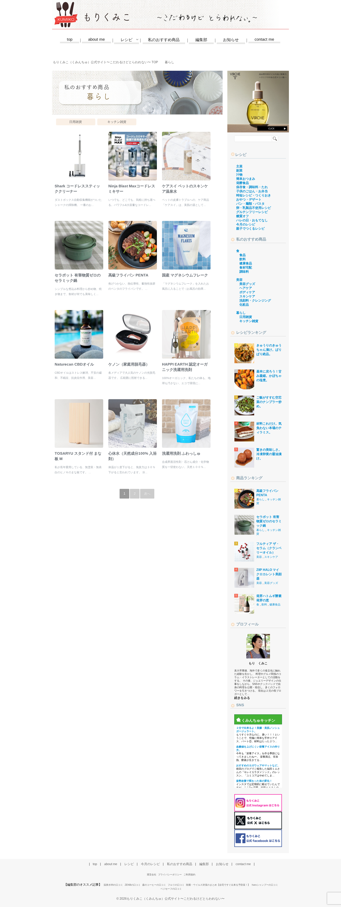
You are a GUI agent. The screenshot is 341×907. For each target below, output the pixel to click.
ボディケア (247, 292)
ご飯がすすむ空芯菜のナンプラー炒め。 (269, 402)
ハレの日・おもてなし (252, 220)
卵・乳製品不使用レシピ (253, 207)
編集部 (201, 40)
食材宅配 (245, 267)
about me (96, 39)
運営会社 (151, 874)
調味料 (244, 271)
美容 (239, 279)
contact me (264, 39)
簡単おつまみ (245, 178)
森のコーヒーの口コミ (154, 884)
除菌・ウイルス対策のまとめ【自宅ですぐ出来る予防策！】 (218, 884)
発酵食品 (242, 183)
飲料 (242, 259)
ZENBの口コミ (133, 884)
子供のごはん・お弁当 (252, 191)
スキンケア (247, 296)
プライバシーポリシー (170, 874)
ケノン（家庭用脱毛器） (129, 364)
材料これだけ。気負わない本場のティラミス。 (269, 428)
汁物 (239, 174)
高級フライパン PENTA (128, 275)
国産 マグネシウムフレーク (185, 275)
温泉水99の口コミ (113, 884)
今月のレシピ (245, 224)
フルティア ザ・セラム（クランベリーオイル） (269, 548)
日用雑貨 (75, 122)
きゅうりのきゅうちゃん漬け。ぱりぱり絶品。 (269, 350)
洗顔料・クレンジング (255, 300)
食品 (242, 255)
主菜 (239, 166)
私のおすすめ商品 (164, 40)
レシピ (240, 155)
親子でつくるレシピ (250, 228)
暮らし (241, 312)
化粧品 (244, 304)
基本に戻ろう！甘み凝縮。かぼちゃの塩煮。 (269, 376)
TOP (107, 62)
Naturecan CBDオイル (74, 364)
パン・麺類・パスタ (250, 203)
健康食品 (245, 263)
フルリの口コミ (176, 884)
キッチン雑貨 (116, 122)
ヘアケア (245, 288)
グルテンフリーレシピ (252, 212)
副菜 (239, 170)
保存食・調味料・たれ (252, 187)
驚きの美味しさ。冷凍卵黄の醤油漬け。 (269, 454)
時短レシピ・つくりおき (253, 195)
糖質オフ (242, 216)
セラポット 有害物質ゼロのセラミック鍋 (269, 521)
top (69, 39)
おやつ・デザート (248, 199)
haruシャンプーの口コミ (265, 884)
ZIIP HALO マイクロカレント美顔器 (269, 574)
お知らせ (231, 40)
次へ (147, 493)
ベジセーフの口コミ (171, 888)
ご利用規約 (189, 874)
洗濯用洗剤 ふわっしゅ (181, 453)
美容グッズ (247, 284)
